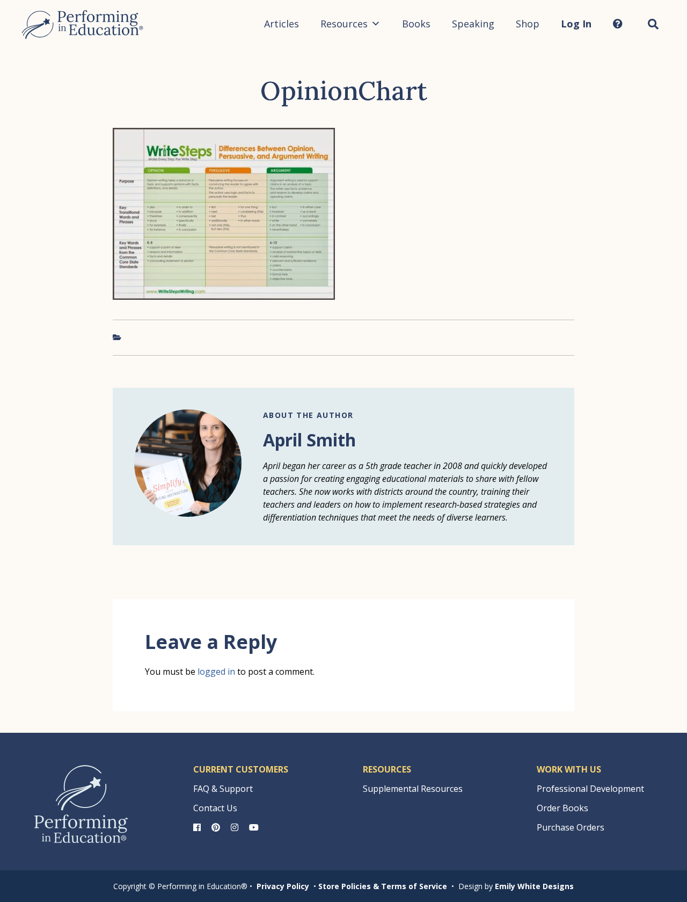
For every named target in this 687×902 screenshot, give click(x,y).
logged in (216, 671)
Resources (344, 23)
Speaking (473, 23)
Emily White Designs (534, 886)
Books (416, 23)
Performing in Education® (82, 24)
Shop (527, 23)
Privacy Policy (283, 886)
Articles (281, 23)
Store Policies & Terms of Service (382, 886)
